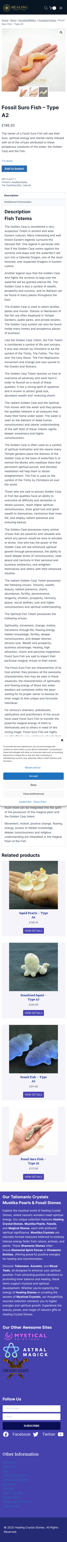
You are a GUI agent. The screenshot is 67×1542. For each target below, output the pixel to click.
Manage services (32, 767)
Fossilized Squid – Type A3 (33, 997)
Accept (33, 776)
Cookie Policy (25, 801)
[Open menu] (61, 7)
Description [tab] (11, 195)
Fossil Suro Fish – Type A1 (33, 1161)
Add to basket (14, 168)
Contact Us (10, 1466)
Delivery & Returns (15, 1475)
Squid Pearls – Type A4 (33, 915)
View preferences (33, 793)
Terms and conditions (17, 1501)
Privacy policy (11, 1497)
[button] (62, 740)
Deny (33, 784)
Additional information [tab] (18, 201)
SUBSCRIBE (32, 1425)
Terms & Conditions (15, 1479)
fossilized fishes (19, 182)
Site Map (8, 1488)
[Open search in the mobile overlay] (46, 8)
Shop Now (9, 1462)
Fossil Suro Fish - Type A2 (18, 185)
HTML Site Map (13, 1492)
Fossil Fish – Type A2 (33, 1079)
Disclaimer (9, 1484)
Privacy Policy (40, 801)
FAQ (5, 1470)
